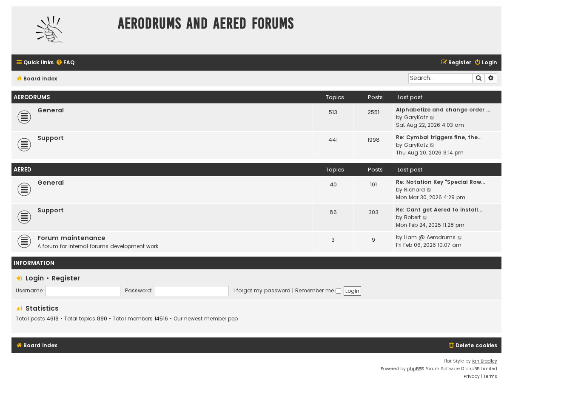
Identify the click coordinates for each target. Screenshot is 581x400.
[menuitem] (65, 63)
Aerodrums (32, 97)
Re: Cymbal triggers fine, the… (438, 137)
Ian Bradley (484, 361)
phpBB (414, 369)
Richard (414, 189)
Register (65, 278)
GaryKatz (416, 117)
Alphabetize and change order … (443, 109)
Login (35, 278)
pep (233, 318)
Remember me (315, 290)
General (50, 110)
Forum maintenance (71, 238)
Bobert (412, 217)
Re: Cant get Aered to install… (439, 209)
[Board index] (62, 30)
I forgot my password (262, 290)
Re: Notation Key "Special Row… (440, 182)
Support (50, 138)
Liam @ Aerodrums (430, 237)
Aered (22, 170)
